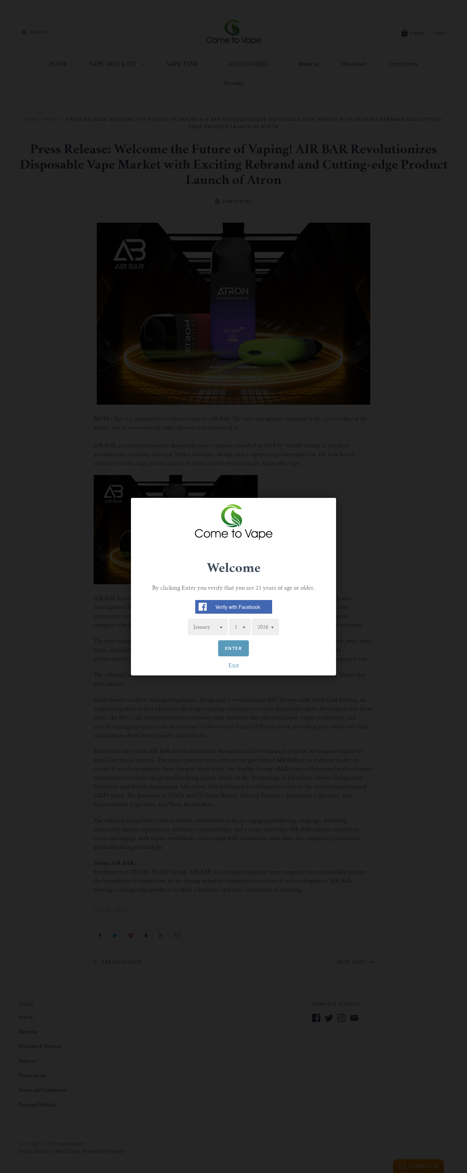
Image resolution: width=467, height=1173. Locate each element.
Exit (233, 665)
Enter (233, 648)
